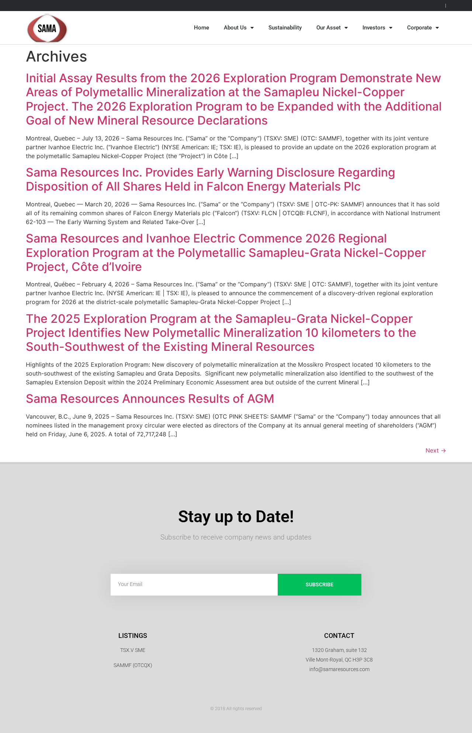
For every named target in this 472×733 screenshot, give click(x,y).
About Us (235, 27)
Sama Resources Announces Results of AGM (150, 398)
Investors (373, 27)
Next (436, 450)
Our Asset (328, 27)
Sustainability (285, 27)
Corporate (419, 27)
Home (201, 27)
